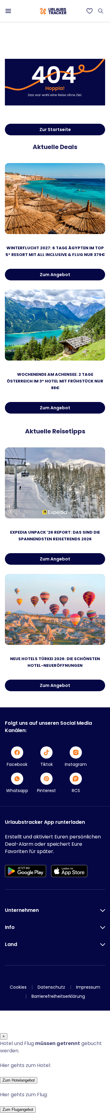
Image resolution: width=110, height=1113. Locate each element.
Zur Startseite (55, 129)
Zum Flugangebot (17, 1109)
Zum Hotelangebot (18, 1080)
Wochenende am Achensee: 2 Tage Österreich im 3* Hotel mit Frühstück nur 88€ (55, 381)
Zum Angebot (55, 275)
